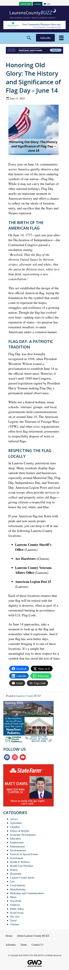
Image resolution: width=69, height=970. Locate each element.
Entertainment (17, 846)
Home (9, 935)
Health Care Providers (21, 865)
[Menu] (61, 38)
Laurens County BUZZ (28, 695)
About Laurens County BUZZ (33, 935)
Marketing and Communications (27, 893)
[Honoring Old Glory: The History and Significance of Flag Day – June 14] (34, 130)
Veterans (14, 924)
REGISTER (25, 4)
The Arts (14, 916)
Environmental (18, 850)
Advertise (11, 944)
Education (15, 838)
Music (13, 897)
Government (16, 858)
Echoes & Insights (19, 830)
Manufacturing (18, 889)
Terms (23, 944)
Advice (14, 819)
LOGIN (37, 4)
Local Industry (17, 885)
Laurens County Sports (22, 877)
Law (12, 881)
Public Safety (17, 908)
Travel (13, 920)
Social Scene (17, 912)
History (14, 869)
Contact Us (38, 944)
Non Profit (15, 901)
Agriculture (16, 823)
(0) (48, 4)
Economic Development (23, 834)
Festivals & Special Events (24, 854)
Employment (16, 842)
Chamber (15, 827)
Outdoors (15, 904)
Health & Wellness (20, 862)
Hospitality (16, 873)
